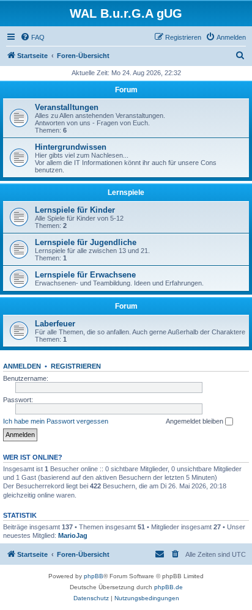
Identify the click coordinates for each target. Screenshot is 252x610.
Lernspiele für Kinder (75, 210)
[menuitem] (32, 37)
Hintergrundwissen (70, 147)
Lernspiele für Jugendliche (85, 242)
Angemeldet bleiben (195, 421)
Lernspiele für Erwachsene (85, 274)
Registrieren (76, 366)
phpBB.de (168, 587)
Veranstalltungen (66, 107)
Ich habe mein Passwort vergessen (55, 421)
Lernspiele (126, 192)
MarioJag (72, 535)
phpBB (93, 576)
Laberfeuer (55, 323)
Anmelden (22, 366)
